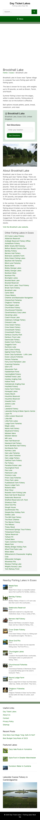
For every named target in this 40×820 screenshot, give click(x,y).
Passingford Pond (12, 468)
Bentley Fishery (11, 251)
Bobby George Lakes (13, 268)
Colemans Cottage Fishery (15, 320)
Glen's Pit (8, 367)
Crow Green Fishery (12, 325)
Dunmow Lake (10, 347)
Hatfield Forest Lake (13, 377)
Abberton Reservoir (12, 238)
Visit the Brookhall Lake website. (15, 227)
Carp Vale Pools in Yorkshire (20, 749)
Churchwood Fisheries (13, 310)
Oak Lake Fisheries (12, 453)
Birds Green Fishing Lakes (15, 258)
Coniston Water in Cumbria (20, 766)
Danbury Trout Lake (12, 337)
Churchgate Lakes (12, 305)
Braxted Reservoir (12, 283)
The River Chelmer (12, 520)
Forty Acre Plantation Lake (15, 362)
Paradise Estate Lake (13, 465)
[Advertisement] (20, 47)
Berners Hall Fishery (12, 253)
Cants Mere (9, 293)
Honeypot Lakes (11, 391)
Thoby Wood (10, 527)
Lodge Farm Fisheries (13, 423)
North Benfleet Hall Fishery (15, 446)
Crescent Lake (10, 322)
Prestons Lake (10, 475)
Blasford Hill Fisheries (13, 261)
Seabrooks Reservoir (13, 497)
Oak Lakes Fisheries (13, 455)
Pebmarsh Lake (11, 473)
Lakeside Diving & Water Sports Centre (20, 411)
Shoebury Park (10, 502)
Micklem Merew (11, 436)
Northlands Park (11, 448)
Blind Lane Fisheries (13, 263)
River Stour (9, 490)
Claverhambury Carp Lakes (15, 312)
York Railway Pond (12, 569)
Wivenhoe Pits (10, 562)
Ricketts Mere (10, 488)
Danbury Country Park (13, 335)
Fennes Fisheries (11, 359)
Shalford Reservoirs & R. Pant (16, 500)
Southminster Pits (12, 510)
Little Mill (8, 419)
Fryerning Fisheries (12, 364)
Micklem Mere (10, 433)
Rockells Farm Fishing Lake (15, 493)
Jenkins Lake (10, 404)
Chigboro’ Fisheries (16, 689)
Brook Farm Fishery (12, 288)
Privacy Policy (8, 721)
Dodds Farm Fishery (13, 342)
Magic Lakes (10, 426)
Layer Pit (8, 414)
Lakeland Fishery (11, 409)
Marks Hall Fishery (12, 428)
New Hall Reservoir (12, 441)
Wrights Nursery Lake (13, 566)
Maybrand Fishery (12, 431)
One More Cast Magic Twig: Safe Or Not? (19, 735)
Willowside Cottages (13, 559)
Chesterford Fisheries (13, 300)
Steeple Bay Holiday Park (15, 512)
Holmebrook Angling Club (15, 384)
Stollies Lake (10, 515)
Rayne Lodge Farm (12, 485)
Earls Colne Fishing (12, 349)
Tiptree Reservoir (11, 534)
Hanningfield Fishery (13, 374)
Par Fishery (9, 463)
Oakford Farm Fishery (13, 460)
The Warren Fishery (12, 522)
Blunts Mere (9, 266)
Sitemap (6, 725)
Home (5, 73)
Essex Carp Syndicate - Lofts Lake (18, 354)
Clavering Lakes (11, 315)
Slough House (10, 507)
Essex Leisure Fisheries (14, 357)
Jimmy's (8, 406)
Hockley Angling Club (13, 379)
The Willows (9, 525)
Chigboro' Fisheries (12, 303)
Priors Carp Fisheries (13, 478)
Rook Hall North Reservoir (15, 495)
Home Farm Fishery (12, 389)
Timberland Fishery (12, 532)
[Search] (34, 11)
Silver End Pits (10, 505)
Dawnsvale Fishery (12, 340)
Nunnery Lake (10, 451)
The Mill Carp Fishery (13, 517)
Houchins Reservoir (12, 396)
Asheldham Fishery (12, 243)
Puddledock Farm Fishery (15, 483)
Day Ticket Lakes (20, 3)
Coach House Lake (12, 317)
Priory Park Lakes (11, 480)
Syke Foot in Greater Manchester (22, 758)
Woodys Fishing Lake (13, 564)
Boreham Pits (10, 275)
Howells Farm (10, 401)
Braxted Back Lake (12, 280)
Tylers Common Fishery (14, 542)
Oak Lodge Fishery (12, 458)
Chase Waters (10, 295)
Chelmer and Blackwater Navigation (19, 298)
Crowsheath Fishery (12, 330)
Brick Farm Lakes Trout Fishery (17, 285)
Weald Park (9, 544)
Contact (6, 718)
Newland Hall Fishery (13, 443)
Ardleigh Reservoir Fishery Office (17, 241)
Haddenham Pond (12, 372)
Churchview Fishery (12, 308)
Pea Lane (8, 470)
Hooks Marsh (10, 394)
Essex (11, 73)
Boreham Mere (10, 273)
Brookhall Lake (10, 290)
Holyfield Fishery (11, 386)
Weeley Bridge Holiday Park (15, 547)
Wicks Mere (9, 552)
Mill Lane (8, 438)
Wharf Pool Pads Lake (13, 549)
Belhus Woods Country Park (16, 248)
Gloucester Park (11, 369)
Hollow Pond (10, 381)
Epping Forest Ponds (13, 352)
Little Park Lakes (11, 421)
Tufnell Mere (10, 539)
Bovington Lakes (11, 278)
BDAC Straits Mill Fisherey (15, 246)
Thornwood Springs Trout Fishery (18, 529)
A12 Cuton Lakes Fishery (14, 236)
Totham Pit (9, 537)
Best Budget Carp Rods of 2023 (15, 738)
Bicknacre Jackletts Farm (14, 256)
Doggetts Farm (10, 345)
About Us (6, 715)
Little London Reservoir (14, 416)
